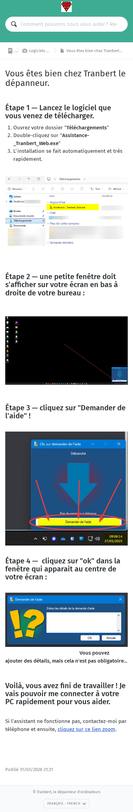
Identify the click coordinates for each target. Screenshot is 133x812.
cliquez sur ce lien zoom (86, 729)
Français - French (63, 804)
